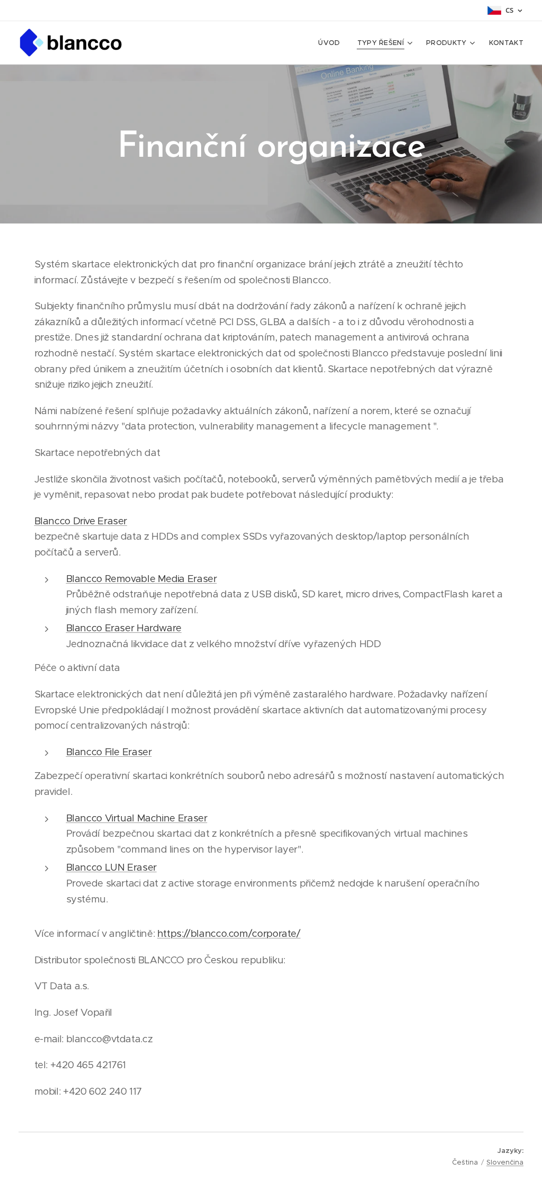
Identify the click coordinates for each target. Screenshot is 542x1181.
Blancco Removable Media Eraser (141, 578)
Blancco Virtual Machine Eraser (136, 818)
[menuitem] (331, 43)
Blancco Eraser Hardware (124, 628)
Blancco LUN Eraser (111, 867)
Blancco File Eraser (109, 752)
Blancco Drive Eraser (81, 521)
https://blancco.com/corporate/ (229, 933)
